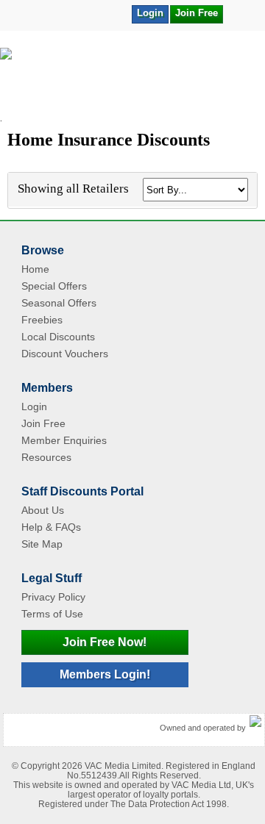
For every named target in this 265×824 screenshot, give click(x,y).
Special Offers (54, 286)
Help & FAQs (51, 527)
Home (35, 269)
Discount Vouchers (64, 353)
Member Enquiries (64, 440)
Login (150, 12)
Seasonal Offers (58, 303)
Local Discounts (58, 337)
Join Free (196, 12)
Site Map (42, 544)
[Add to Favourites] (241, 13)
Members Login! (105, 674)
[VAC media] (255, 721)
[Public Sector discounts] (132, 81)
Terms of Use (52, 614)
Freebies (42, 320)
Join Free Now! (104, 642)
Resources (46, 457)
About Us (42, 510)
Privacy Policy (53, 597)
